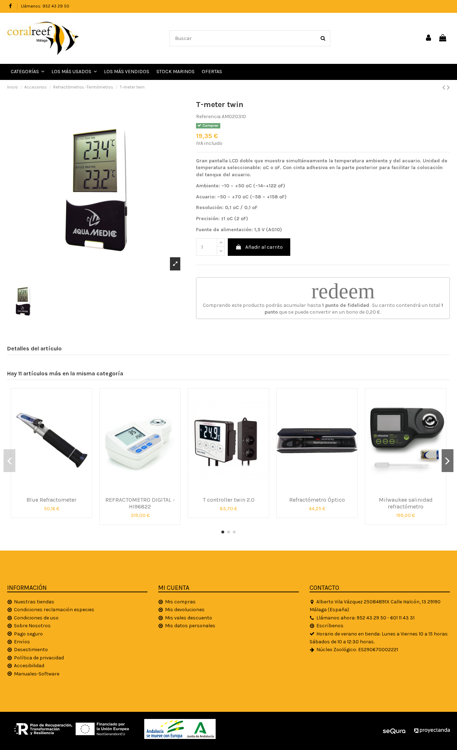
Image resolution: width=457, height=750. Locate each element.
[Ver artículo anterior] (444, 87)
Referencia (208, 116)
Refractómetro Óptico (317, 499)
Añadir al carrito (264, 247)
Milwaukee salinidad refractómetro (406, 503)
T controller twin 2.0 (229, 499)
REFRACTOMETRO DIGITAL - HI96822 (140, 503)
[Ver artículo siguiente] (448, 87)
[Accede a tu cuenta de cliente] (428, 38)
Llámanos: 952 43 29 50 (45, 6)
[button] (74, 72)
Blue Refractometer (51, 499)
